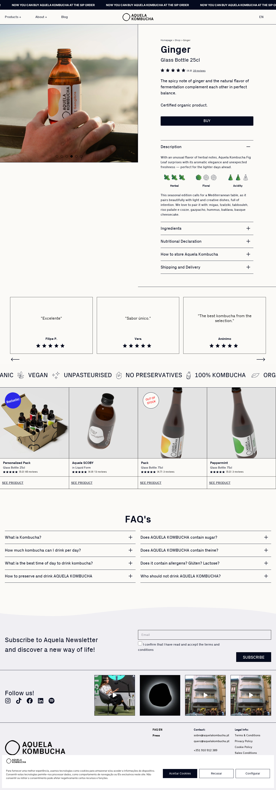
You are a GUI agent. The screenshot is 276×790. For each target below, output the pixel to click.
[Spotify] (51, 701)
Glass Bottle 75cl (152, 467)
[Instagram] (8, 701)
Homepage (166, 40)
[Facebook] (30, 701)
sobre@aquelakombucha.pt (211, 735)
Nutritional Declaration (181, 241)
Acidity (238, 185)
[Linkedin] (41, 701)
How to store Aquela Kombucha (189, 254)
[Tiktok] (19, 701)
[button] (57, 156)
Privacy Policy (244, 741)
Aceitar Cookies (180, 773)
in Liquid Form (81, 467)
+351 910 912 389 (205, 750)
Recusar (216, 773)
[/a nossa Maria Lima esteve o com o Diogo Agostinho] (115, 695)
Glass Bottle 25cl (14, 467)
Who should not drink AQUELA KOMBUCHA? (180, 576)
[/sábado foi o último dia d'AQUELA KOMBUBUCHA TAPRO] (251, 695)
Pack (145, 463)
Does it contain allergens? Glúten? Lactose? (179, 563)
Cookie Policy (243, 747)
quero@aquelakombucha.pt (211, 741)
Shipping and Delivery (180, 267)
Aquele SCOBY (83, 463)
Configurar (252, 773)
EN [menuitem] (261, 17)
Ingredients (171, 228)
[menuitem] (263, 17)
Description (171, 147)
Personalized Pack (17, 463)
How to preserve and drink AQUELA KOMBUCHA (48, 576)
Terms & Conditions (247, 735)
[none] (263, 17)
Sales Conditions (246, 753)
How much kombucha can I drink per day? (43, 550)
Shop (177, 40)
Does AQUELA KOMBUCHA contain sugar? (178, 537)
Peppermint (219, 463)
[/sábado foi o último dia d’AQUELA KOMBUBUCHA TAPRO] (205, 695)
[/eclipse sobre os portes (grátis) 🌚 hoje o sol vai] (160, 695)
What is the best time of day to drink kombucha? (49, 563)
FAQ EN (157, 729)
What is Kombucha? (23, 537)
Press (156, 735)
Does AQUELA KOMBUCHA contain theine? (179, 550)
